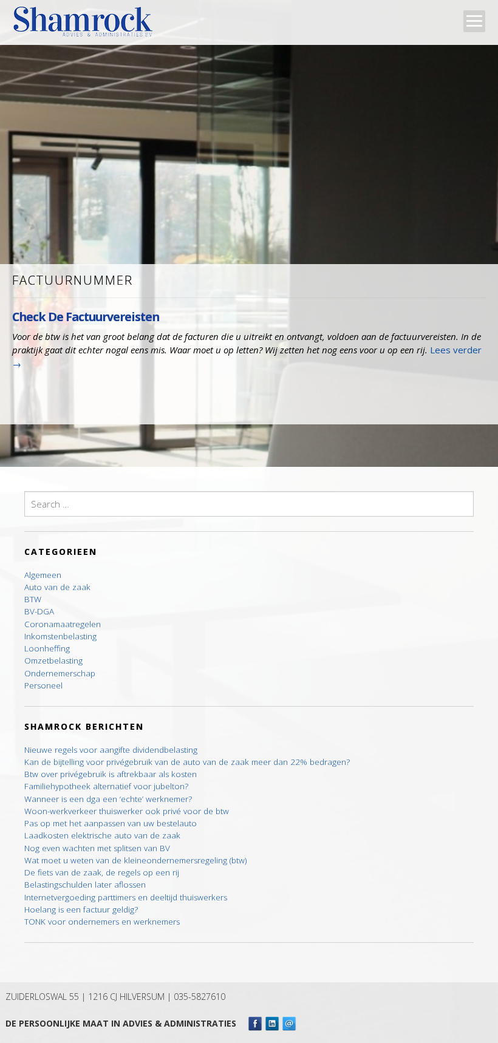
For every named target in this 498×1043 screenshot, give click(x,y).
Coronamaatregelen (62, 624)
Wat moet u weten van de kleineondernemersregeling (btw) (135, 860)
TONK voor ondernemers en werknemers (102, 921)
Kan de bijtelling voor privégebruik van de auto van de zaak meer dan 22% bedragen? (187, 761)
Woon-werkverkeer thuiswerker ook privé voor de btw (126, 811)
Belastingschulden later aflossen (85, 884)
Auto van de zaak (57, 587)
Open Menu (474, 21)
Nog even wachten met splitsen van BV (97, 848)
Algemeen (42, 574)
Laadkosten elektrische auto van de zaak (102, 835)
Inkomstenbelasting (60, 636)
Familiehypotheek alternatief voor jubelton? (106, 786)
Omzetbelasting (53, 660)
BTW (32, 599)
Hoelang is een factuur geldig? (81, 909)
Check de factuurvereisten (85, 316)
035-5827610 (199, 996)
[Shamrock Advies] (87, 25)
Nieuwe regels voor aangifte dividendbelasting (110, 749)
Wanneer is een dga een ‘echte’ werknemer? (108, 798)
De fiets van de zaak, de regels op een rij (101, 872)
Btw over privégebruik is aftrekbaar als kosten (110, 774)
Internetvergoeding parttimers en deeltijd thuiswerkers (125, 897)
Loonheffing (47, 648)
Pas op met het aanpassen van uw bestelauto (110, 823)
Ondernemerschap (59, 673)
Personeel (43, 685)
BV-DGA (39, 611)
